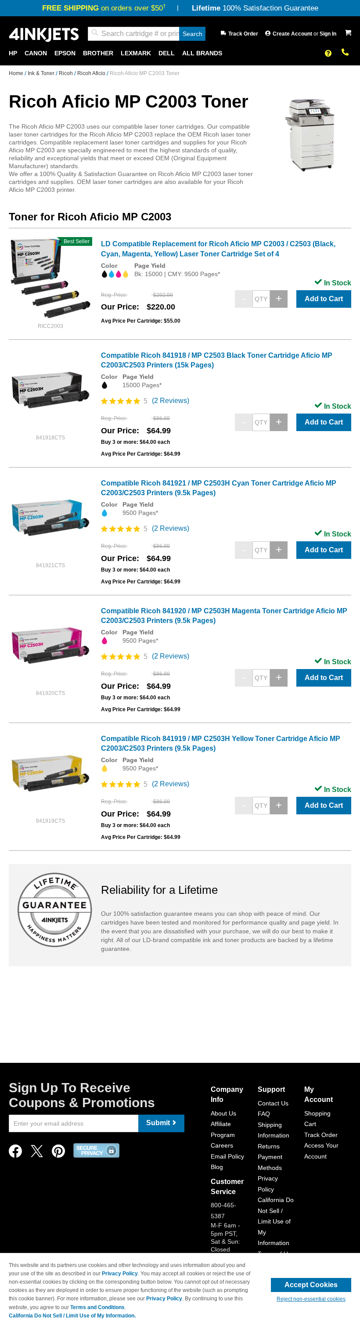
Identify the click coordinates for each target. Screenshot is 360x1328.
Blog (217, 1166)
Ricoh (66, 73)
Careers (222, 1145)
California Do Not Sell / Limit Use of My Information (276, 1221)
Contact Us (273, 1103)
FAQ (264, 1113)
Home (17, 73)
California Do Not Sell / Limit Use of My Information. (72, 1316)
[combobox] (146, 34)
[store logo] (44, 34)
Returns (269, 1146)
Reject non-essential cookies (311, 1299)
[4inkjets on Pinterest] (58, 1153)
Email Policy (227, 1156)
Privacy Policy (120, 1273)
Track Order (243, 34)
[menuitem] (13, 53)
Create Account (293, 34)
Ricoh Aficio (92, 73)
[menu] (180, 53)
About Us (223, 1113)
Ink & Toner (42, 73)
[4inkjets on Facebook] (15, 1153)
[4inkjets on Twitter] (36, 1153)
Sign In (328, 34)
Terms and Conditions (97, 1307)
